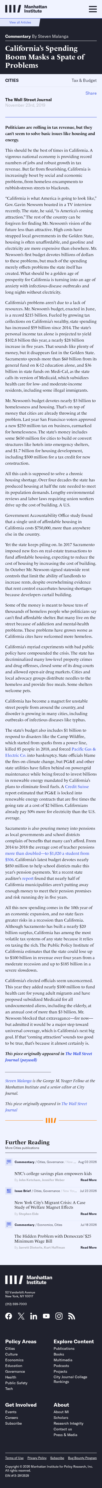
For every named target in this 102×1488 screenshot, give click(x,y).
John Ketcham (29, 1180)
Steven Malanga (53, 36)
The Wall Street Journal (28, 99)
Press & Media (65, 1434)
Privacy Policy (37, 1458)
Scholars (61, 1417)
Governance (15, 1371)
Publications (64, 1348)
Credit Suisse (77, 786)
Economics (14, 1360)
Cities (12, 80)
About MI (61, 1412)
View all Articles (20, 22)
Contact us (63, 1429)
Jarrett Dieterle (30, 1247)
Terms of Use (14, 1458)
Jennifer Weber (53, 1180)
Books (59, 1354)
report (28, 878)
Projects (60, 1371)
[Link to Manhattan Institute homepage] (28, 1282)
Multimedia (63, 1360)
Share (91, 93)
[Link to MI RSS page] (71, 1318)
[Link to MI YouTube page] (46, 1317)
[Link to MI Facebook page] (8, 1318)
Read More (89, 1180)
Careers (11, 1417)
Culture (11, 1354)
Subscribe (13, 1423)
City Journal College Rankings (70, 1379)
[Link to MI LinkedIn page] (33, 1318)
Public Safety (16, 1383)
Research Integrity (68, 1423)
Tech (9, 1388)
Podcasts (61, 1365)
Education (13, 1365)
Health (10, 1377)
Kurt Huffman (54, 1247)
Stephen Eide (29, 1214)
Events (10, 1412)
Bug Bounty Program (82, 1458)
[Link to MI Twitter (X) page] (21, 1318)
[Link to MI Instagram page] (59, 1318)
